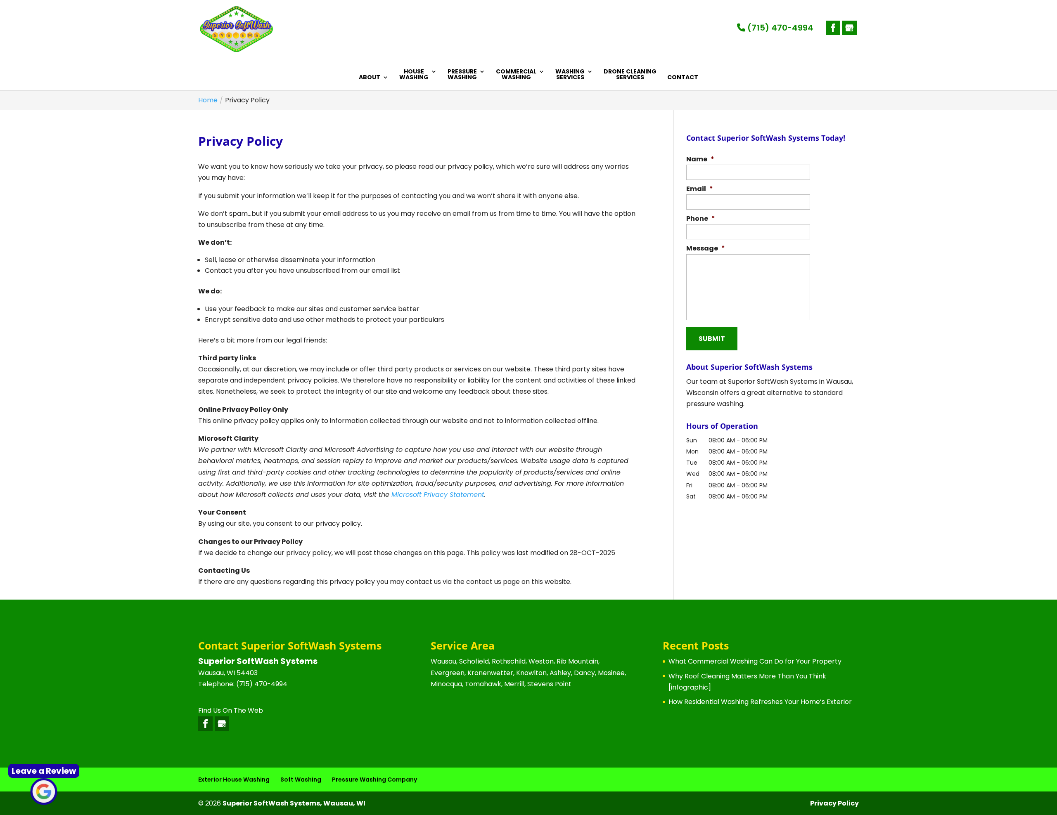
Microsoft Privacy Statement (437, 494)
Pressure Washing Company (374, 779)
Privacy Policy (834, 803)
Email (699, 189)
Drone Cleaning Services (630, 75)
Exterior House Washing (234, 779)
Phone (700, 219)
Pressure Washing (462, 75)
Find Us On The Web (230, 710)
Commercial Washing (516, 75)
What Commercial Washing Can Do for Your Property (754, 661)
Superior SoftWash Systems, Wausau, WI (294, 803)
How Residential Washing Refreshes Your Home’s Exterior (760, 701)
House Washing (414, 75)
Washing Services (570, 75)
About (369, 77)
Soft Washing (300, 779)
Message (705, 248)
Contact (682, 77)
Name (700, 159)
